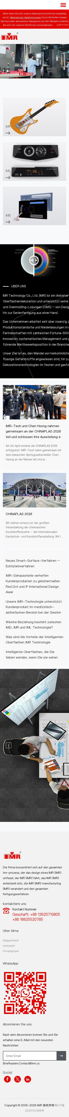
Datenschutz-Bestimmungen (25, 17)
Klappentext (11, 940)
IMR (8, 126)
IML (8, 171)
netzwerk (9, 946)
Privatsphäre (11, 951)
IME (8, 215)
